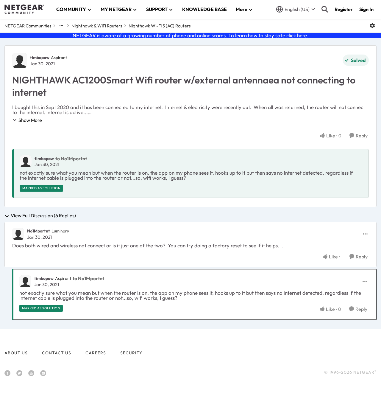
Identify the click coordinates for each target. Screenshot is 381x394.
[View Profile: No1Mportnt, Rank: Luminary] (18, 234)
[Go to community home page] (24, 9)
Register (344, 9)
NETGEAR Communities (27, 26)
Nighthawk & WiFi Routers (96, 26)
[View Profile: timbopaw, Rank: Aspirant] (19, 60)
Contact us (56, 353)
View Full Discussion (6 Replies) (43, 215)
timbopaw (39, 57)
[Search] (324, 9)
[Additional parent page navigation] (61, 25)
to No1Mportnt (71, 158)
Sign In (366, 9)
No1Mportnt (38, 231)
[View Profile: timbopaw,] (26, 161)
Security (131, 353)
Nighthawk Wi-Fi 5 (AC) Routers (159, 26)
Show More (30, 120)
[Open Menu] (372, 25)
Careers (95, 353)
